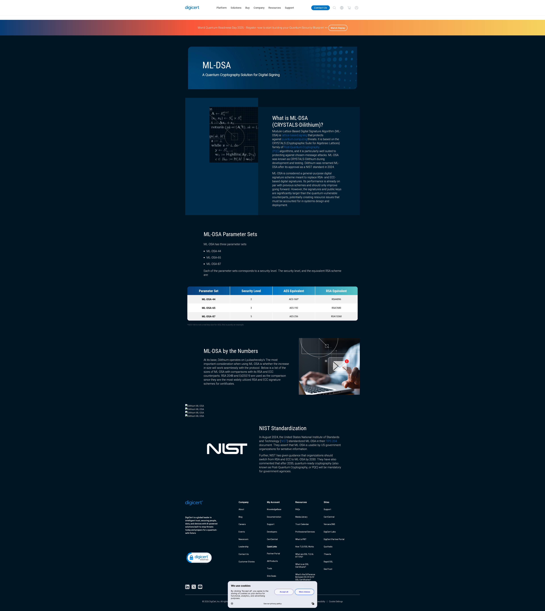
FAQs (297, 509)
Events (242, 531)
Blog (240, 517)
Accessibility (319, 601)
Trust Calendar (302, 524)
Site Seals (271, 576)
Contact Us (320, 7)
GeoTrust (328, 569)
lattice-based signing (294, 135)
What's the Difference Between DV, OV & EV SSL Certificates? (305, 577)
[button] (198, 558)
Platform (222, 7)
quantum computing (294, 139)
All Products (272, 561)
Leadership (244, 546)
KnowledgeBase (274, 509)
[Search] (334, 7)
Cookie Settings (336, 601)
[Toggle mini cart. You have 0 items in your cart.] (349, 7)
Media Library (301, 517)
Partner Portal (273, 553)
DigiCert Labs (330, 531)
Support (289, 7)
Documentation (274, 517)
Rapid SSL (328, 561)
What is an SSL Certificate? (302, 565)
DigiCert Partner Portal (334, 539)
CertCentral (272, 539)
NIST (284, 441)
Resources (275, 7)
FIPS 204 (331, 441)
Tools (269, 568)
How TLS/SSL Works (304, 546)
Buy (247, 7)
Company (259, 7)
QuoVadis (328, 546)
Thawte (327, 554)
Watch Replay (338, 27)
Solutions (236, 7)
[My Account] (356, 7)
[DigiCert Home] (192, 8)
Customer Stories (247, 561)
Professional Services (305, 531)
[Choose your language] (341, 7)
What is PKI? (300, 539)
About (241, 509)
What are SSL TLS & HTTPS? (304, 555)
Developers (272, 531)
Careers (242, 524)
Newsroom (243, 539)
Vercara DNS (329, 524)
